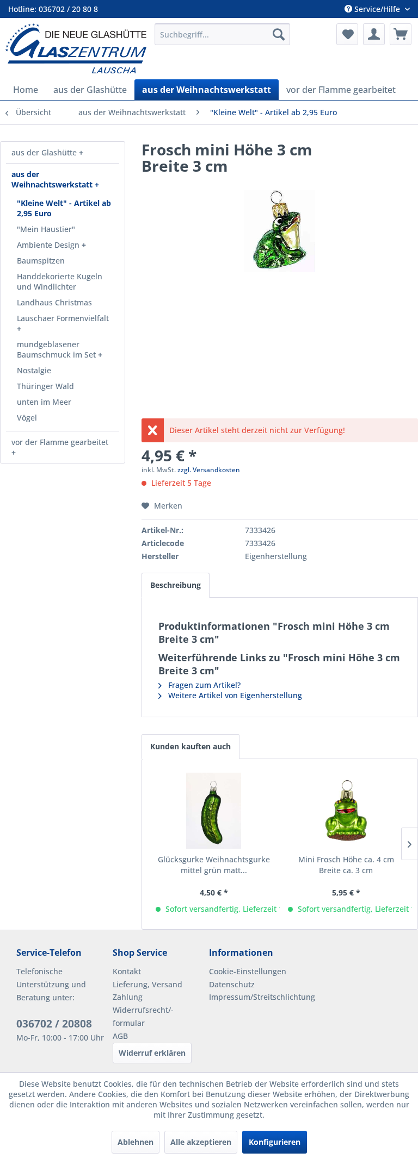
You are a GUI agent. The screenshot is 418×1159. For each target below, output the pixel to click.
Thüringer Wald (45, 386)
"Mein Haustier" (46, 229)
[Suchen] (278, 34)
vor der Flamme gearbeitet (59, 442)
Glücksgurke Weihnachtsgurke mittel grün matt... (214, 864)
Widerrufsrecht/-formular (143, 1016)
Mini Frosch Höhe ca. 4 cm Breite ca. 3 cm (346, 864)
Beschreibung (175, 585)
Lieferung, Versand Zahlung (147, 991)
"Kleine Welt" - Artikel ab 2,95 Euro (64, 208)
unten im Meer (44, 402)
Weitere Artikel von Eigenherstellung (234, 695)
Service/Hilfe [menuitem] (377, 9)
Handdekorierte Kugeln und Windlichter (59, 281)
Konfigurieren (274, 1142)
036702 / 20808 (54, 1024)
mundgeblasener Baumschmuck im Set (57, 349)
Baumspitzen (41, 260)
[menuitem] (223, 34)
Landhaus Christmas (54, 302)
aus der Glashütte (45, 152)
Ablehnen (135, 1142)
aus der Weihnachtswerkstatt (53, 179)
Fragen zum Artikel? (203, 685)
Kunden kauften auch (190, 746)
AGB (120, 1036)
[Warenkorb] (400, 34)
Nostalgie (34, 370)
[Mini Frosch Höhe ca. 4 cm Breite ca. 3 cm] (346, 811)
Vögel (27, 417)
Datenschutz (232, 984)
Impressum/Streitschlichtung (254, 997)
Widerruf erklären (152, 1053)
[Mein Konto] (374, 34)
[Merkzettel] (347, 34)
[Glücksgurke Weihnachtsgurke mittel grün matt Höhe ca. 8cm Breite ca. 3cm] (214, 811)
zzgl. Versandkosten (208, 469)
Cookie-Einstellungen (247, 971)
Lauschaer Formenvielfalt (63, 318)
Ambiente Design (49, 245)
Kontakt (127, 971)
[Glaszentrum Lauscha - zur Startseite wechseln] (75, 48)
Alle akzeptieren (200, 1142)
